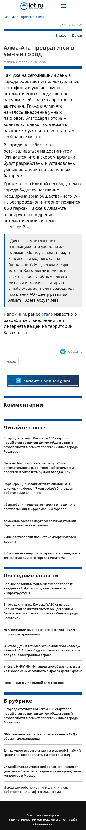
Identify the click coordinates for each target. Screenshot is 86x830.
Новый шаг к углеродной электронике (34, 682)
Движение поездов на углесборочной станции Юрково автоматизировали (40, 523)
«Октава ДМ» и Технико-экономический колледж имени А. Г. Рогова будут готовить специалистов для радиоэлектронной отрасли (42, 650)
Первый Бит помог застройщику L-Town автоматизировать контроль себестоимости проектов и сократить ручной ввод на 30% (39, 467)
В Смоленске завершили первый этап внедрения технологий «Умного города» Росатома (42, 555)
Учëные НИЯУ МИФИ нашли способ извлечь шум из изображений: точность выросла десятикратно (43, 668)
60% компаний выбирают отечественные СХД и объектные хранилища (41, 632)
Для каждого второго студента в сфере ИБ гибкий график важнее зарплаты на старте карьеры (42, 752)
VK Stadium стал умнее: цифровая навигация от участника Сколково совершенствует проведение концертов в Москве (42, 771)
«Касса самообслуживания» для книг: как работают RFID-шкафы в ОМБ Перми (36, 789)
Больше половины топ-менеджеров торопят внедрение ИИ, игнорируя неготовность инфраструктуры (38, 588)
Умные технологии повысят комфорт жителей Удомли (40, 539)
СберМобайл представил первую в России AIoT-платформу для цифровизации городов (41, 506)
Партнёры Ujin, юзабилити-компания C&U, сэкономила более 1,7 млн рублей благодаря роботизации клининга (38, 488)
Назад (11, 361)
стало (47, 314)
